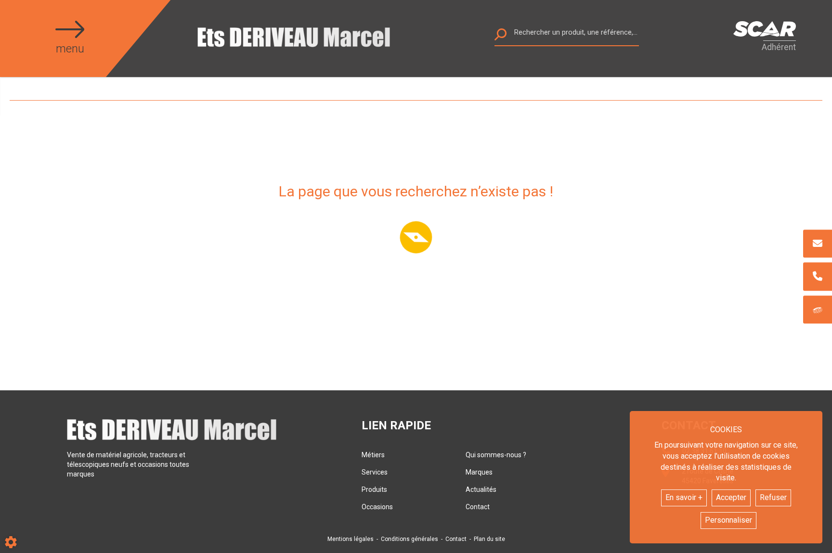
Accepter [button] (731, 497)
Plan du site (489, 539)
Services (375, 472)
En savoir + (683, 497)
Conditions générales (409, 539)
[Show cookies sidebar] (11, 542)
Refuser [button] (773, 497)
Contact (478, 507)
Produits (374, 489)
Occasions (377, 507)
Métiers (373, 455)
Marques (479, 472)
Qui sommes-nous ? (496, 455)
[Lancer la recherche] (500, 36)
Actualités (481, 489)
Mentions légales (350, 539)
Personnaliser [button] (728, 520)
